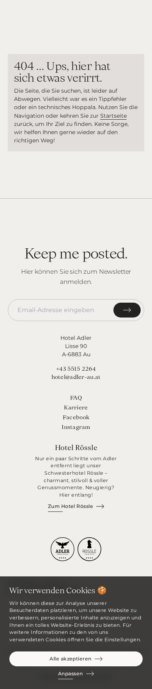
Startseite (113, 115)
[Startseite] (76, 15)
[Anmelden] (127, 310)
